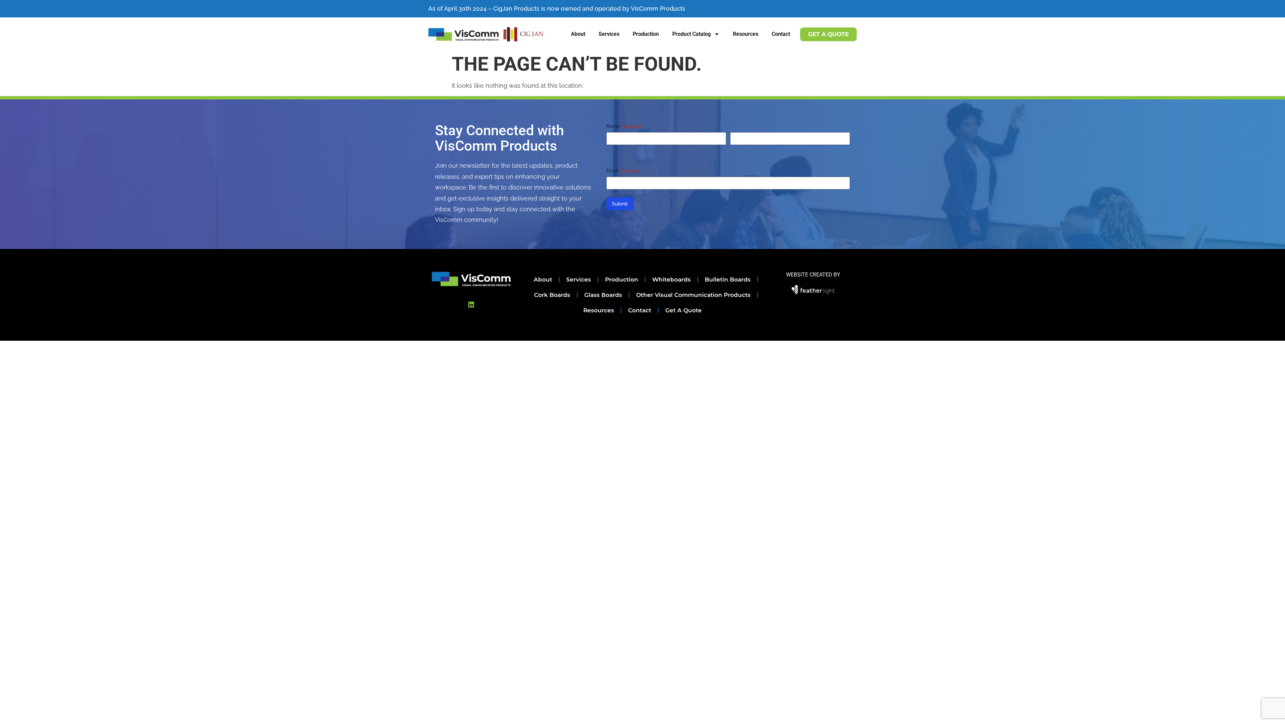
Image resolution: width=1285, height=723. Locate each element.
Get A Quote (683, 310)
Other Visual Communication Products (693, 295)
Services (609, 34)
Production (646, 34)
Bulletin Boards (728, 279)
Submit (620, 204)
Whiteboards (671, 279)
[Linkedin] (471, 304)
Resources (745, 34)
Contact (781, 34)
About (578, 34)
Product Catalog (691, 34)
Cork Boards (552, 295)
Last (734, 150)
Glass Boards (603, 295)
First (610, 150)
